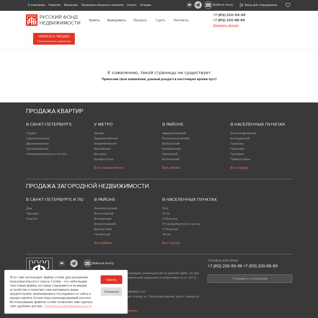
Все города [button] (239, 167)
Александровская (243, 133)
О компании (36, 5)
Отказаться (111, 292)
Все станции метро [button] (109, 167)
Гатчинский (102, 234)
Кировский (170, 154)
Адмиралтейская (106, 138)
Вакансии (71, 5)
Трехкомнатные (37, 149)
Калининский (171, 149)
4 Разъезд (170, 229)
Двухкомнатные (37, 143)
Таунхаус (32, 213)
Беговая (100, 154)
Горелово (237, 149)
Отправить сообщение (250, 278)
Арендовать (116, 20)
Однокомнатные (38, 138)
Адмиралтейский (174, 133)
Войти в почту (223, 4)
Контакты (181, 20)
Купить (94, 20)
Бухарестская (103, 159)
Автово (99, 133)
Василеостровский (175, 138)
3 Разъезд (169, 219)
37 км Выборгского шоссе (181, 224)
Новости (54, 5)
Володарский (240, 138)
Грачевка (237, 154)
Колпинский (170, 159)
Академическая (105, 143)
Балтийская (102, 149)
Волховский (102, 219)
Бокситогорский (105, 208)
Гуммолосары (240, 159)
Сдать (160, 20)
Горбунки (237, 143)
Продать (140, 20)
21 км (166, 213)
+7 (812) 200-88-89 (229, 20)
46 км (166, 234)
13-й (165, 208)
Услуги (132, 5)
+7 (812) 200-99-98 (229, 15)
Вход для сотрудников (260, 5)
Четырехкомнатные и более (46, 154)
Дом (29, 208)
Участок (31, 219)
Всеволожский (105, 224)
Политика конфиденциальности (68, 306)
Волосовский (103, 213)
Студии (31, 133)
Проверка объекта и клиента (102, 5)
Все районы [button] (171, 167)
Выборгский (171, 143)
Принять (111, 280)
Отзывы (145, 5)
